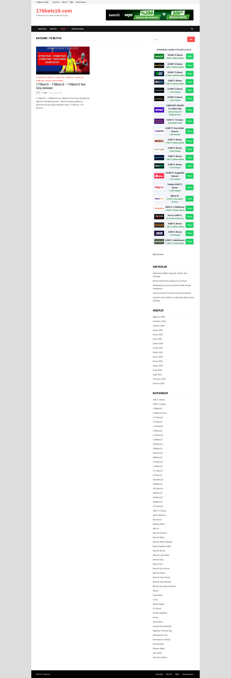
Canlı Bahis (158, 595)
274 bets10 (158, 461)
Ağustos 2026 (159, 316)
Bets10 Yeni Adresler (162, 581)
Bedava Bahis (159, 524)
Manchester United (161, 639)
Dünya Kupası (81, 2)
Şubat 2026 (158, 343)
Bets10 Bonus (159, 550)
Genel (155, 617)
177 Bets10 (40, 77)
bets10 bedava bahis (162, 546)
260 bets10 (158, 453)
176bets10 (157, 408)
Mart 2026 (157, 339)
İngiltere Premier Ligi (162, 630)
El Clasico (157, 608)
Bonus (155, 590)
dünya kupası (158, 604)
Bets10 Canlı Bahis (161, 555)
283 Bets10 (158, 488)
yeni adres (157, 652)
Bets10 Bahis (159, 537)
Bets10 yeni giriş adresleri (164, 586)
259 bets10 (158, 444)
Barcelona (157, 519)
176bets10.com (54, 10)
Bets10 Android (160, 532)
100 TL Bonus (159, 399)
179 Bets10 (79, 77)
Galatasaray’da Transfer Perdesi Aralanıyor (172, 293)
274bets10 (157, 466)
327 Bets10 (158, 506)
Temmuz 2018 (159, 379)
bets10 (48, 81)
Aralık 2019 (158, 352)
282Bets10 (157, 484)
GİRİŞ (189, 56)
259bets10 (157, 448)
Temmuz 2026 (159, 321)
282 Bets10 (158, 479)
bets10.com (158, 254)
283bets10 (157, 493)
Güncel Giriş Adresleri (162, 626)
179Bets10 (40, 81)
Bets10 (64, 2)
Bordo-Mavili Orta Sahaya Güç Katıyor (170, 280)
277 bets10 (158, 470)
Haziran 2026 (158, 325)
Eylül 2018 (157, 374)
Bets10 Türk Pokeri (161, 577)
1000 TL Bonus (159, 404)
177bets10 (50, 77)
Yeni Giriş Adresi (160, 657)
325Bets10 (157, 497)
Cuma (155, 599)
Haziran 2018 (158, 383)
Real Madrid (158, 644)
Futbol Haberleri (160, 612)
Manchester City (160, 635)
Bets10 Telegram (43, 674)
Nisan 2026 (158, 334)
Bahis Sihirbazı (159, 515)
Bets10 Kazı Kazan (161, 568)
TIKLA (189, 65)
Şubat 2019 (158, 365)
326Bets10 (157, 501)
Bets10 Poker (159, 572)
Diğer (71, 2)
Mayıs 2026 (158, 330)
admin (45, 93)
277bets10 (157, 475)
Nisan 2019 (158, 361)
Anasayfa (56, 2)
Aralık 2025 (158, 347)
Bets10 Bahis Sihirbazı (163, 541)
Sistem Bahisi (159, 648)
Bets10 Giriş (58, 81)
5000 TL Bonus (159, 510)
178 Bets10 (59, 77)
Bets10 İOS (158, 564)
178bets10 (69, 77)
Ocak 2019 (157, 370)
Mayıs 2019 (158, 356)
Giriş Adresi (158, 621)
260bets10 (157, 457)
